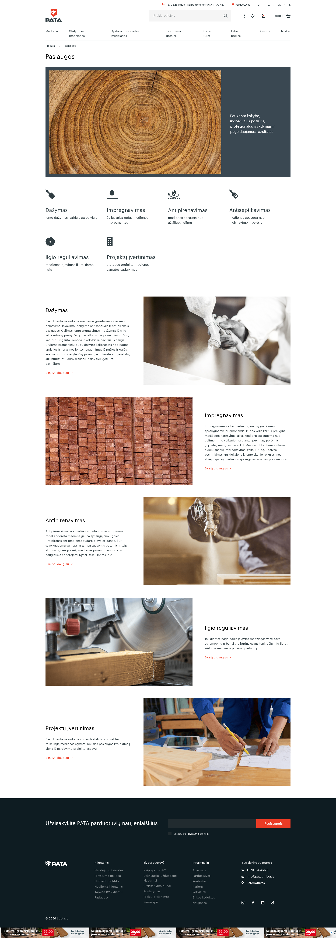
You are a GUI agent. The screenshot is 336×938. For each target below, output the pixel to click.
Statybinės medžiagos (77, 33)
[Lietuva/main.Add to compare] (244, 16)
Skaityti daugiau (57, 372)
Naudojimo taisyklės (108, 870)
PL (289, 4)
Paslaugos (70, 45)
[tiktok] (272, 902)
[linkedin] (262, 902)
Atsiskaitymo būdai (157, 886)
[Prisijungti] (263, 16)
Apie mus (199, 870)
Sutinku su (191, 833)
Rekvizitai (199, 892)
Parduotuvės (243, 4)
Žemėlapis (151, 902)
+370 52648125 (175, 4)
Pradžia (50, 45)
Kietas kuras (207, 33)
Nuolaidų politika (106, 881)
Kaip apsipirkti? (155, 870)
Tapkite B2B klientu (108, 892)
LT (259, 4)
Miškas (285, 31)
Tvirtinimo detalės (173, 33)
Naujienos (199, 903)
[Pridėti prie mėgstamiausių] (252, 16)
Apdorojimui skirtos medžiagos (125, 33)
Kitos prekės (236, 33)
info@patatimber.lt (260, 876)
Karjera (197, 886)
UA (279, 4)
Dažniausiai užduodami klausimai (160, 877)
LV (269, 4)
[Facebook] (253, 902)
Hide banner (331, 933)
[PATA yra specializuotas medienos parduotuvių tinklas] (54, 15)
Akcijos (265, 31)
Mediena (52, 31)
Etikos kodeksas (203, 897)
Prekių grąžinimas (156, 896)
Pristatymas (152, 891)
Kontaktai (199, 881)
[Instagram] (243, 902)
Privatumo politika (198, 833)
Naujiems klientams (108, 886)
